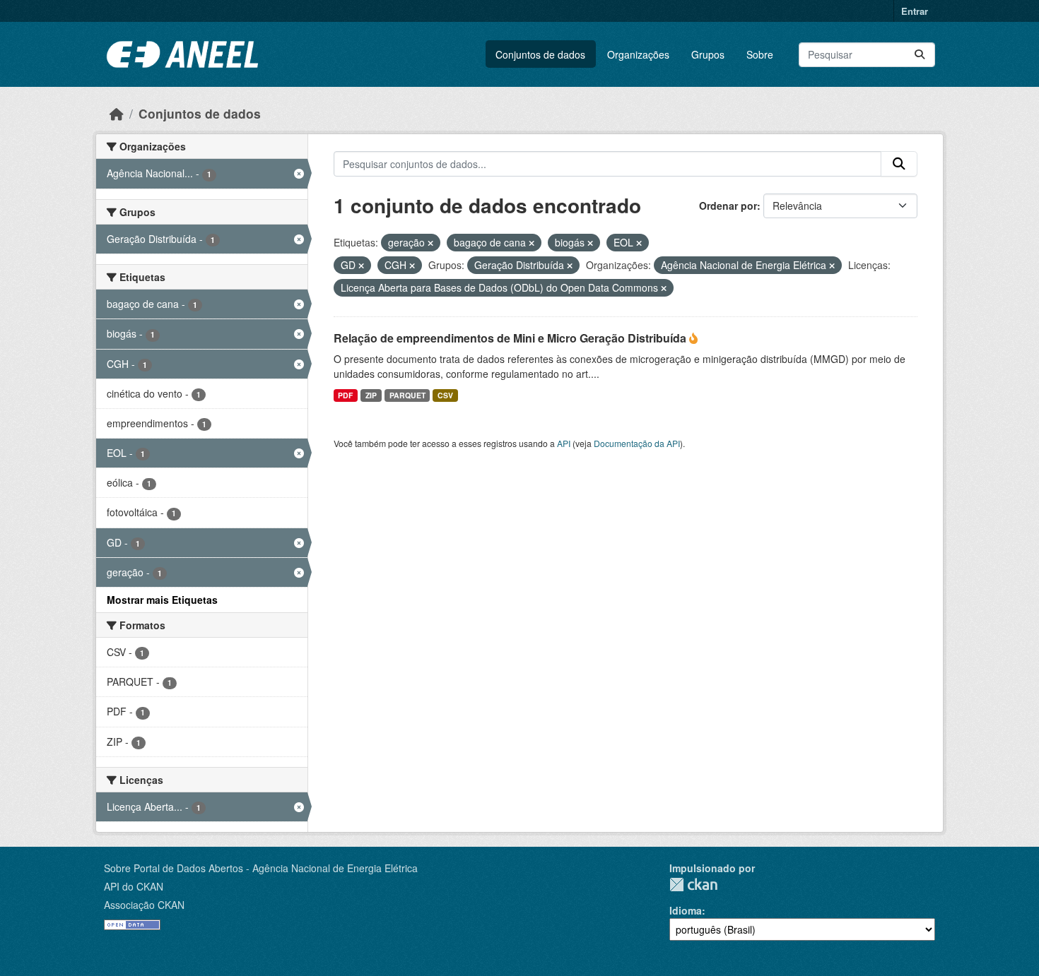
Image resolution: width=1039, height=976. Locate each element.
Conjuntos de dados (540, 54)
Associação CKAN (144, 905)
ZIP (371, 395)
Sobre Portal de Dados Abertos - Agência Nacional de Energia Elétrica (261, 868)
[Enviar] (919, 54)
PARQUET (407, 395)
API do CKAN (133, 886)
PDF (345, 395)
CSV (445, 395)
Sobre (759, 54)
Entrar (914, 11)
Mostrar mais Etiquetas (162, 600)
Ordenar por (728, 205)
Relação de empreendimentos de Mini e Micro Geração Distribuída (511, 338)
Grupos (707, 54)
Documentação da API (637, 443)
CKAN (693, 884)
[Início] (117, 113)
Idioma (685, 910)
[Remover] (430, 243)
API (563, 443)
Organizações (638, 54)
